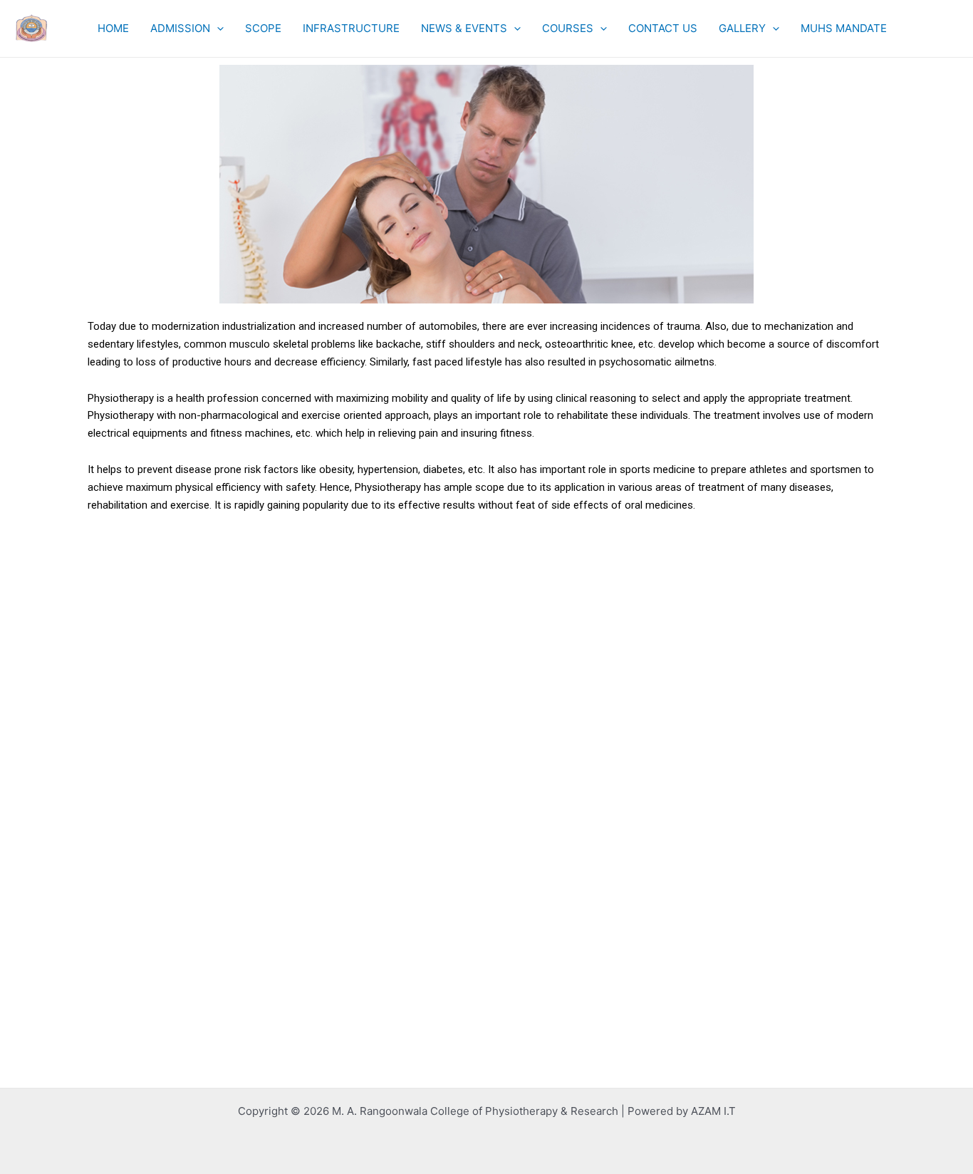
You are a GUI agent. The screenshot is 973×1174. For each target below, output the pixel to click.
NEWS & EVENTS (464, 28)
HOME (113, 28)
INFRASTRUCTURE (351, 28)
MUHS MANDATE (844, 28)
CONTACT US (662, 28)
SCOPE (263, 28)
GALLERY (742, 28)
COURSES (567, 28)
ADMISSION (180, 28)
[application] (217, 28)
